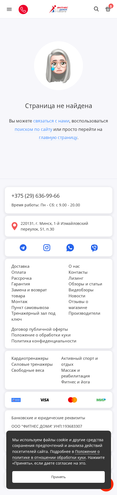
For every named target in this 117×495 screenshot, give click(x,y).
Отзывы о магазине (78, 304)
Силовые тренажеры (32, 364)
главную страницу (58, 137)
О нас (74, 266)
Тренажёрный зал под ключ (33, 316)
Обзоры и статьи (85, 283)
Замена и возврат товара (29, 292)
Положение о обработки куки (41, 335)
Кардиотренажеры (29, 358)
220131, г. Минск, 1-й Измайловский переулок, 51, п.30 (54, 226)
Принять (58, 477)
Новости (77, 295)
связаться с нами (51, 121)
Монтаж (19, 301)
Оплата (18, 272)
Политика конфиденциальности (43, 340)
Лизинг (76, 278)
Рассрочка (21, 278)
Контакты (78, 272)
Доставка (20, 266)
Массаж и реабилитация (75, 373)
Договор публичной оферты (39, 329)
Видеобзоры (81, 289)
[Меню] (9, 9)
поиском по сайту (33, 129)
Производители (84, 313)
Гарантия (20, 283)
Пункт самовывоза (30, 307)
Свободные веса (27, 370)
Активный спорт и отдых (79, 361)
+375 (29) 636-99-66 (35, 195)
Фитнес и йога (75, 381)
